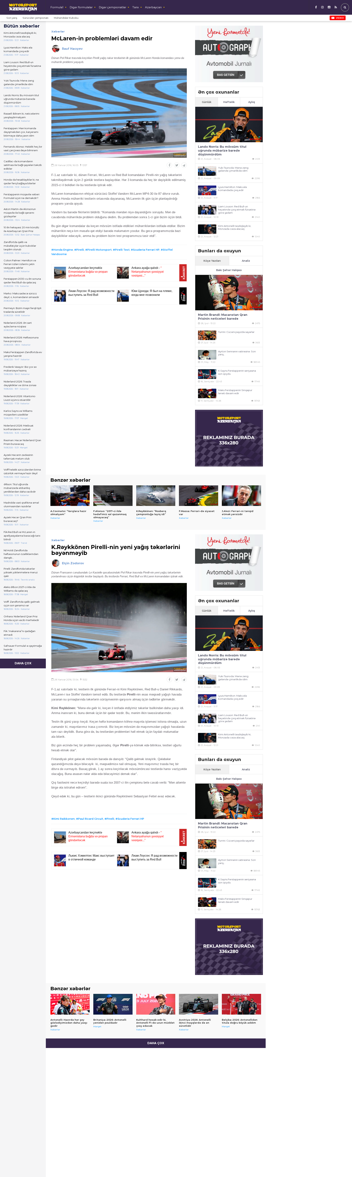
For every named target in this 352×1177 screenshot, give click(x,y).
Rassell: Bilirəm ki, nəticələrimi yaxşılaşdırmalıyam (21, 115)
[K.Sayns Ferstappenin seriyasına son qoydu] (207, 374)
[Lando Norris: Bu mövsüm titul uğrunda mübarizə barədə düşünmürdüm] (229, 124)
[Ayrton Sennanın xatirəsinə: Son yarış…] (207, 355)
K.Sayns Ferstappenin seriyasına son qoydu (237, 372)
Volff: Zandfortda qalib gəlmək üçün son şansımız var (22, 603)
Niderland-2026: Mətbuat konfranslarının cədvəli (18, 427)
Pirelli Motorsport (99, 249)
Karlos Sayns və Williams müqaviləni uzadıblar (18, 412)
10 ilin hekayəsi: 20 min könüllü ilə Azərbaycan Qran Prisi (21, 229)
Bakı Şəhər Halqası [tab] (229, 270)
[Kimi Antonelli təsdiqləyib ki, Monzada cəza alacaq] (207, 229)
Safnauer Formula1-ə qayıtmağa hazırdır (23, 647)
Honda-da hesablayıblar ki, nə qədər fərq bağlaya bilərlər (21, 181)
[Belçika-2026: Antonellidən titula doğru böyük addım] (241, 1004)
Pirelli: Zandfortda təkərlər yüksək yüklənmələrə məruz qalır (21, 572)
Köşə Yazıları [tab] (212, 260)
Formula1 (56, 7)
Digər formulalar (81, 7)
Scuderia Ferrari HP (146, 249)
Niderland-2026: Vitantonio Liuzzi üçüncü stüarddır (19, 398)
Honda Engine (63, 249)
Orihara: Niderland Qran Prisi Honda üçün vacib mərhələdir (21, 618)
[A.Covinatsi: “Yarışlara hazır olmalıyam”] (70, 495)
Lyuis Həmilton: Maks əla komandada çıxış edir (18, 49)
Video (340, 17)
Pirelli (80, 249)
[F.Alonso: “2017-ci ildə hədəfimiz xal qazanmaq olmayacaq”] (113, 495)
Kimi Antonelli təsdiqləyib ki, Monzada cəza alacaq (20, 34)
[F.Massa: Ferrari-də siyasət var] (198, 495)
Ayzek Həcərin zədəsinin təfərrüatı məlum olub (18, 456)
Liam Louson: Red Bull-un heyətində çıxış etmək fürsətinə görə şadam (22, 66)
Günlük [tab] (206, 102)
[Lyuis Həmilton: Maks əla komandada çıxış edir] (207, 190)
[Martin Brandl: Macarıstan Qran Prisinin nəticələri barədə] (229, 292)
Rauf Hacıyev (72, 48)
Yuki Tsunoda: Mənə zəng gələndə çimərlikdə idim (19, 82)
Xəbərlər (58, 31)
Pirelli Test (122, 249)
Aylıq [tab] (251, 102)
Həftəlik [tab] (229, 102)
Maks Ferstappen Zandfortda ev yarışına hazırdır (23, 354)
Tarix (135, 7)
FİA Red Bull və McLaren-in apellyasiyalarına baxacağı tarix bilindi (22, 536)
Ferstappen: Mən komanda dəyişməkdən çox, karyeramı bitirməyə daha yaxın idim (21, 132)
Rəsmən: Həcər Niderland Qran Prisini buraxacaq (22, 442)
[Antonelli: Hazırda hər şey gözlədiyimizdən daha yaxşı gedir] (70, 1004)
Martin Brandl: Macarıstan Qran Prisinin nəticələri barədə (222, 316)
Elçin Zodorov (73, 563)
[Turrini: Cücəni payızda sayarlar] (207, 335)
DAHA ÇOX (23, 663)
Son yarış (11, 17)
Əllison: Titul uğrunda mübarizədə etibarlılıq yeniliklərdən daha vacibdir (20, 488)
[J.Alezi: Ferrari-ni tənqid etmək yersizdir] (241, 495)
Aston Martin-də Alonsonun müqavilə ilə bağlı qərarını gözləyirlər (20, 213)
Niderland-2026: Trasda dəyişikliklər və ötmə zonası (20, 383)
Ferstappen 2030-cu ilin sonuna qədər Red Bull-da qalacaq (22, 280)
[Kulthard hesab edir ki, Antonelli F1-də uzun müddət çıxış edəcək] (155, 1004)
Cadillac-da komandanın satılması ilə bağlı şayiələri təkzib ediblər (23, 165)
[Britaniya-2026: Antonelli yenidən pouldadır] (113, 1004)
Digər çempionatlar (112, 7)
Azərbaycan (153, 7)
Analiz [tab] (246, 260)
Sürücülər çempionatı (35, 17)
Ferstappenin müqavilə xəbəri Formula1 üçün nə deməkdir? (21, 196)
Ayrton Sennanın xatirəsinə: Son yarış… (237, 353)
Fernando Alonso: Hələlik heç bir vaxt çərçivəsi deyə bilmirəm (23, 148)
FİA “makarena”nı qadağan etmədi (19, 633)
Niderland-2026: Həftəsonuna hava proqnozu (21, 339)
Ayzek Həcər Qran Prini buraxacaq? (17, 519)
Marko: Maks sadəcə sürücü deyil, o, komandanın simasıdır (21, 295)
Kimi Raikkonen (64, 818)
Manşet (97, 1026)
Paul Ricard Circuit (90, 818)
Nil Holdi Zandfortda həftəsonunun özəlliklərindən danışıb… (21, 554)
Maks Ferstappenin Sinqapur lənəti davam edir (235, 392)
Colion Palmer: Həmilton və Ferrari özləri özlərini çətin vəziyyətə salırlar (20, 264)
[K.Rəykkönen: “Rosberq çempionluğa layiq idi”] (155, 495)
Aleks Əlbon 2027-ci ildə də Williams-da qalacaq (20, 589)
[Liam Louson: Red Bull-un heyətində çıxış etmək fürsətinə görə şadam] (207, 210)
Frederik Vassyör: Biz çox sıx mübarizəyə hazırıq (20, 368)
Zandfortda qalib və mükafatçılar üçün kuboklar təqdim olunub (20, 246)
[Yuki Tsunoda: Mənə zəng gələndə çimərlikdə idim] (207, 171)
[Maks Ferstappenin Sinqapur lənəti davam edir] (207, 393)
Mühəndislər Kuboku (66, 17)
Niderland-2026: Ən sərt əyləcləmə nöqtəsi (18, 324)
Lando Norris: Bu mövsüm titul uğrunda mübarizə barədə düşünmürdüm (21, 99)
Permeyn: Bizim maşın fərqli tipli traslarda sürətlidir (22, 310)
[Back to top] (342, 1167)
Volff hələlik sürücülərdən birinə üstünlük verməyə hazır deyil (22, 471)
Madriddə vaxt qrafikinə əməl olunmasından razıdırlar (21, 504)
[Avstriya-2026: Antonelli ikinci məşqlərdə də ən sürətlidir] (198, 1004)
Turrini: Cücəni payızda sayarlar (236, 331)
